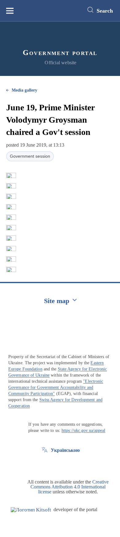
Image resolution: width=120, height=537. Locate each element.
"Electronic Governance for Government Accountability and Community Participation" (55, 387)
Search (105, 11)
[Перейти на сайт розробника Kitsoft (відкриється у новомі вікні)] (31, 509)
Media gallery (24, 90)
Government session (30, 156)
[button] (11, 175)
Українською (65, 450)
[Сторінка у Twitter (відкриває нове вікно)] (44, 464)
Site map (56, 301)
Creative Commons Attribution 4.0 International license (69, 486)
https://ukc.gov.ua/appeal (84, 430)
